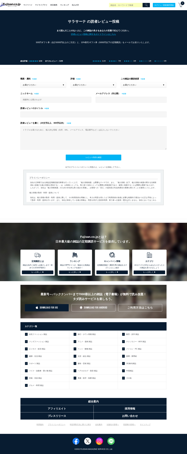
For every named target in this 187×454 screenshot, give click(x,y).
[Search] (146, 5)
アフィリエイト (57, 408)
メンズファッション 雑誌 (39, 342)
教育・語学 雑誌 (132, 334)
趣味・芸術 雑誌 (84, 363)
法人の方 (75, 5)
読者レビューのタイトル (31, 108)
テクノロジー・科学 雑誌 (136, 342)
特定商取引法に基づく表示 (80, 424)
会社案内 (98, 424)
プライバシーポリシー (56, 424)
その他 (128, 378)
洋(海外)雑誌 (131, 363)
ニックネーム (26, 93)
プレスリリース (57, 415)
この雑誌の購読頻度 (130, 79)
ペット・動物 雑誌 (85, 349)
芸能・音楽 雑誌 (35, 378)
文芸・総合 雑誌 (84, 356)
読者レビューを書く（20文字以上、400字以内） (42, 123)
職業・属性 (25, 79)
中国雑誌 (129, 371)
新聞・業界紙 (131, 356)
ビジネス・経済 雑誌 (37, 349)
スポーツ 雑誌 (34, 363)
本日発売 (53, 5)
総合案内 (93, 401)
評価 (73, 79)
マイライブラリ (41, 5)
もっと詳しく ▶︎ (37, 272)
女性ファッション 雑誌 (38, 334)
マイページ (27, 5)
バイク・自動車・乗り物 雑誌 (40, 371)
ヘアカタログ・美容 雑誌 (87, 371)
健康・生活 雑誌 (35, 356)
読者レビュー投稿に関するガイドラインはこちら (93, 34)
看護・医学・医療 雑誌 (87, 378)
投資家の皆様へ (129, 424)
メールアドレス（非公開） (108, 93)
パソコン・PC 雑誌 (133, 349)
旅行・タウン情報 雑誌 (87, 334)
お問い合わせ (130, 415)
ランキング (64, 5)
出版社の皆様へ (113, 424)
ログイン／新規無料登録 (164, 5)
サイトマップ (145, 424)
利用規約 (40, 424)
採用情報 (130, 408)
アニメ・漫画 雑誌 (85, 342)
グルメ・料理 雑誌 (36, 385)
